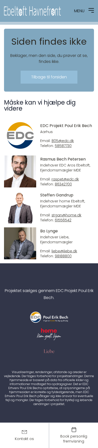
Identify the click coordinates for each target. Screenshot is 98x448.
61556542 (63, 220)
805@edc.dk (63, 141)
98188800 (63, 256)
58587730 (63, 146)
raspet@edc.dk (65, 179)
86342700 (63, 184)
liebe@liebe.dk (64, 251)
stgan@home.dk (66, 215)
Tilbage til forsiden (49, 77)
